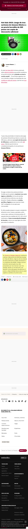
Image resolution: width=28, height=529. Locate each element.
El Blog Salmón (18, 495)
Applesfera (4, 470)
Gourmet (4, 417)
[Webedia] (5, 458)
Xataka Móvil (5, 468)
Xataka (3, 466)
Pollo (15, 433)
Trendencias (5, 495)
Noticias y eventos (19, 417)
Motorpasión (17, 485)
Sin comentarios (7, 54)
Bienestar (4, 433)
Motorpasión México (19, 519)
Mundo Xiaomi (5, 475)
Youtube (9, 401)
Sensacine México (18, 512)
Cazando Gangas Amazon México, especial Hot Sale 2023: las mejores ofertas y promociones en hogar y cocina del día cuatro (13, 166)
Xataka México (5, 507)
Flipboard (18, 54)
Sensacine (16, 476)
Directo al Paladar (6, 485)
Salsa (3, 436)
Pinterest (19, 401)
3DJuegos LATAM (18, 507)
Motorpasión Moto (18, 488)
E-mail (21, 54)
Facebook (13, 54)
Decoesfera (4, 498)
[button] (10, 64)
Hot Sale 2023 (17, 276)
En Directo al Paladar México (9, 162)
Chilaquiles (14, 394)
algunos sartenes (9, 72)
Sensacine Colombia (19, 514)
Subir (22, 457)
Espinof (16, 478)
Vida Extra (17, 468)
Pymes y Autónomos (19, 498)
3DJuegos (16, 466)
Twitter (15, 54)
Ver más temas (5, 441)
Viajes (16, 423)
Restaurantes (5, 420)
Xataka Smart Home (6, 473)
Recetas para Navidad (5, 429)
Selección (9, 276)
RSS (16, 401)
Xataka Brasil (5, 510)
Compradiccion (5, 500)
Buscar (22, 450)
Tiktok (25, 401)
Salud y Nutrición (19, 420)
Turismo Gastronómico (6, 424)
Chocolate (17, 436)
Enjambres (17, 428)
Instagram (12, 401)
